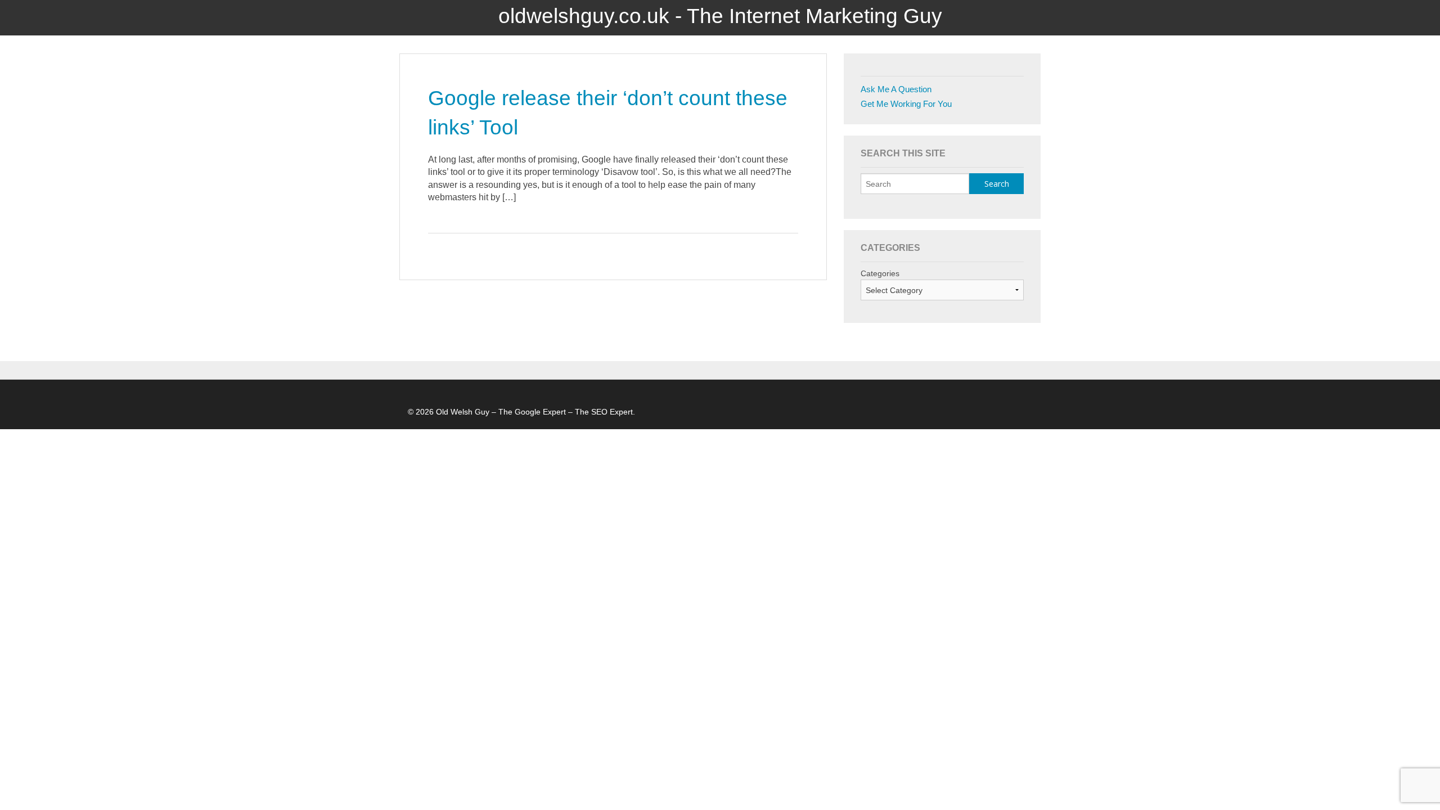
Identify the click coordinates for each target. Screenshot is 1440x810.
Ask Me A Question (896, 89)
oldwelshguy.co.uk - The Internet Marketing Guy (720, 16)
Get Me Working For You (906, 104)
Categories (880, 273)
